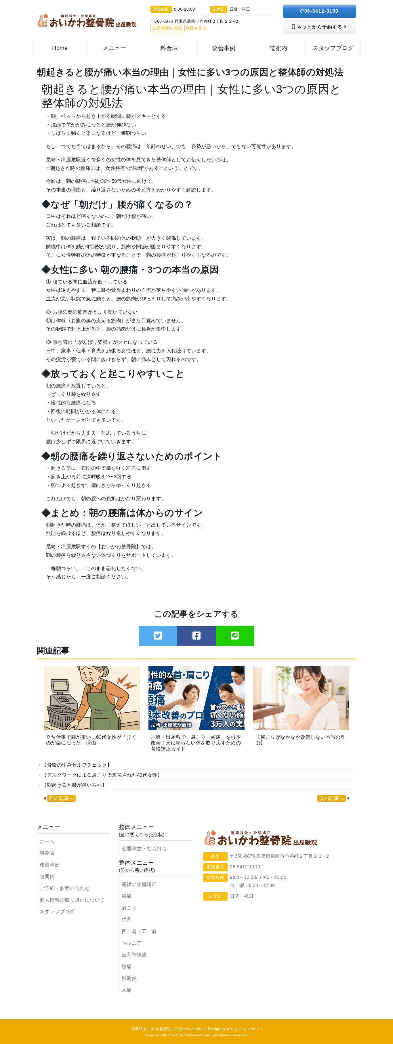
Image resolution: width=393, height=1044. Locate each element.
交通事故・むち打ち (144, 848)
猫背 (127, 919)
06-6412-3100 (321, 11)
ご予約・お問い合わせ (65, 888)
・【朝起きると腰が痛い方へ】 (72, 785)
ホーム (47, 841)
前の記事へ (61, 798)
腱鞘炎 (129, 978)
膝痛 (127, 966)
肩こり (129, 908)
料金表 (47, 853)
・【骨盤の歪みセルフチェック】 (74, 765)
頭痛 (127, 990)
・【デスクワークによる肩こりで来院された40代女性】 (99, 775)
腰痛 (127, 896)
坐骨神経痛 (134, 954)
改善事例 (50, 865)
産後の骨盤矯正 (139, 884)
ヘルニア (132, 943)
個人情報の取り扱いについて (72, 900)
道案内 (47, 876)
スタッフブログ (57, 911)
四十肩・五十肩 (139, 931)
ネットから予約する (319, 26)
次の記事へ (331, 798)
